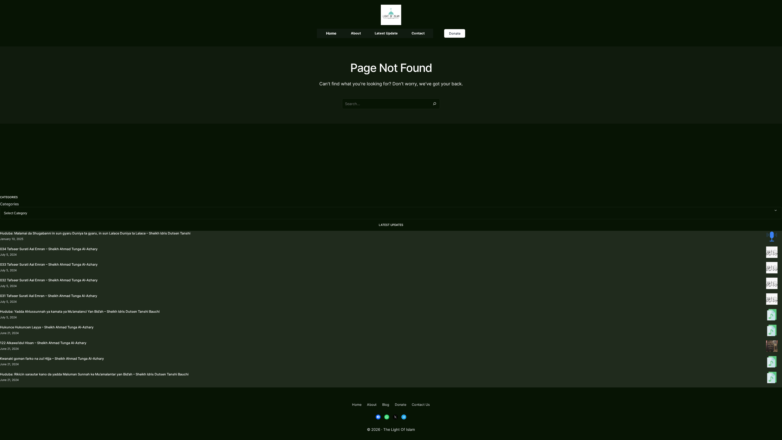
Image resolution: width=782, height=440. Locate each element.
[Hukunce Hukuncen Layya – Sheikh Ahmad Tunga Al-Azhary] (772, 331)
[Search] (434, 103)
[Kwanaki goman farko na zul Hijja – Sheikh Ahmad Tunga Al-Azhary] (772, 362)
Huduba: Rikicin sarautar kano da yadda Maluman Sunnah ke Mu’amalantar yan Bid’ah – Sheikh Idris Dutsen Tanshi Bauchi (94, 374)
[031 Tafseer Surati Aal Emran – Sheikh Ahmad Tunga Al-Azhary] (772, 299)
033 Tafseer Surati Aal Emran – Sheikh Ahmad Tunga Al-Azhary (49, 264)
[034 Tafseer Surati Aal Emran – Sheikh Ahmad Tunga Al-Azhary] (772, 253)
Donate (454, 33)
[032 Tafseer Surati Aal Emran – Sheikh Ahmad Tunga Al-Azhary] (772, 284)
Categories (9, 204)
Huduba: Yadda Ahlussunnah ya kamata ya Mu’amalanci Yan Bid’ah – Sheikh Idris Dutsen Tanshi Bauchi (80, 311)
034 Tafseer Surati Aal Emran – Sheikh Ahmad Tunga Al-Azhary (49, 249)
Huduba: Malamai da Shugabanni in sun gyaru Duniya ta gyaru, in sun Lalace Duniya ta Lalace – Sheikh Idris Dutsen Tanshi (95, 233)
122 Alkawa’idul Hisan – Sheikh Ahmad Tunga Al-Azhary (43, 343)
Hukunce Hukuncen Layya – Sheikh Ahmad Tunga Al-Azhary (46, 327)
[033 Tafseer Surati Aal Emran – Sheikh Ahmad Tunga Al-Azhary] (772, 268)
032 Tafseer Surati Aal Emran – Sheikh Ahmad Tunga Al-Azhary (49, 280)
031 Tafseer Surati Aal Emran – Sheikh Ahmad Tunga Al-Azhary (48, 296)
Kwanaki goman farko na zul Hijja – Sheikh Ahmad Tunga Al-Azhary (52, 358)
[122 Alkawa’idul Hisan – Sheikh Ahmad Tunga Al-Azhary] (772, 346)
